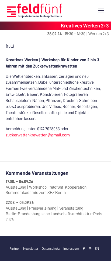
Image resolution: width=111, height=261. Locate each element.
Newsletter (30, 248)
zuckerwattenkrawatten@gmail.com (38, 135)
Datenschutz (51, 248)
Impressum (71, 248)
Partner (14, 248)
